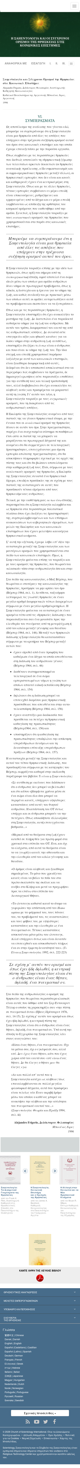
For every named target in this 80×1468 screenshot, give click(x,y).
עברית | (12, 1367)
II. (57, 63)
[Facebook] (54, 1421)
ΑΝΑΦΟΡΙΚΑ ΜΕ (16, 63)
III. (63, 63)
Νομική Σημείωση (31, 1438)
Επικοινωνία (50, 1438)
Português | (16, 1392)
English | (13, 1343)
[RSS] (28, 1421)
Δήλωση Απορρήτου (34, 1435)
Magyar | (15, 1379)
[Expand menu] (40, 1292)
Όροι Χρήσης (55, 1435)
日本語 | (14, 1375)
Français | (13, 1359)
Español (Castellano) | (21, 1347)
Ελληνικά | (14, 1363)
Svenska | (14, 1400)
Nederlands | (14, 1383)
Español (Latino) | (18, 1351)
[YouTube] (36, 1421)
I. (50, 63)
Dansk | (12, 1339)
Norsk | (14, 1388)
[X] (45, 1421)
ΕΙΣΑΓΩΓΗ (38, 63)
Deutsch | (14, 1355)
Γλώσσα (9, 1330)
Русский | (14, 1396)
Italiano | (12, 1371)
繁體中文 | (14, 1335)
